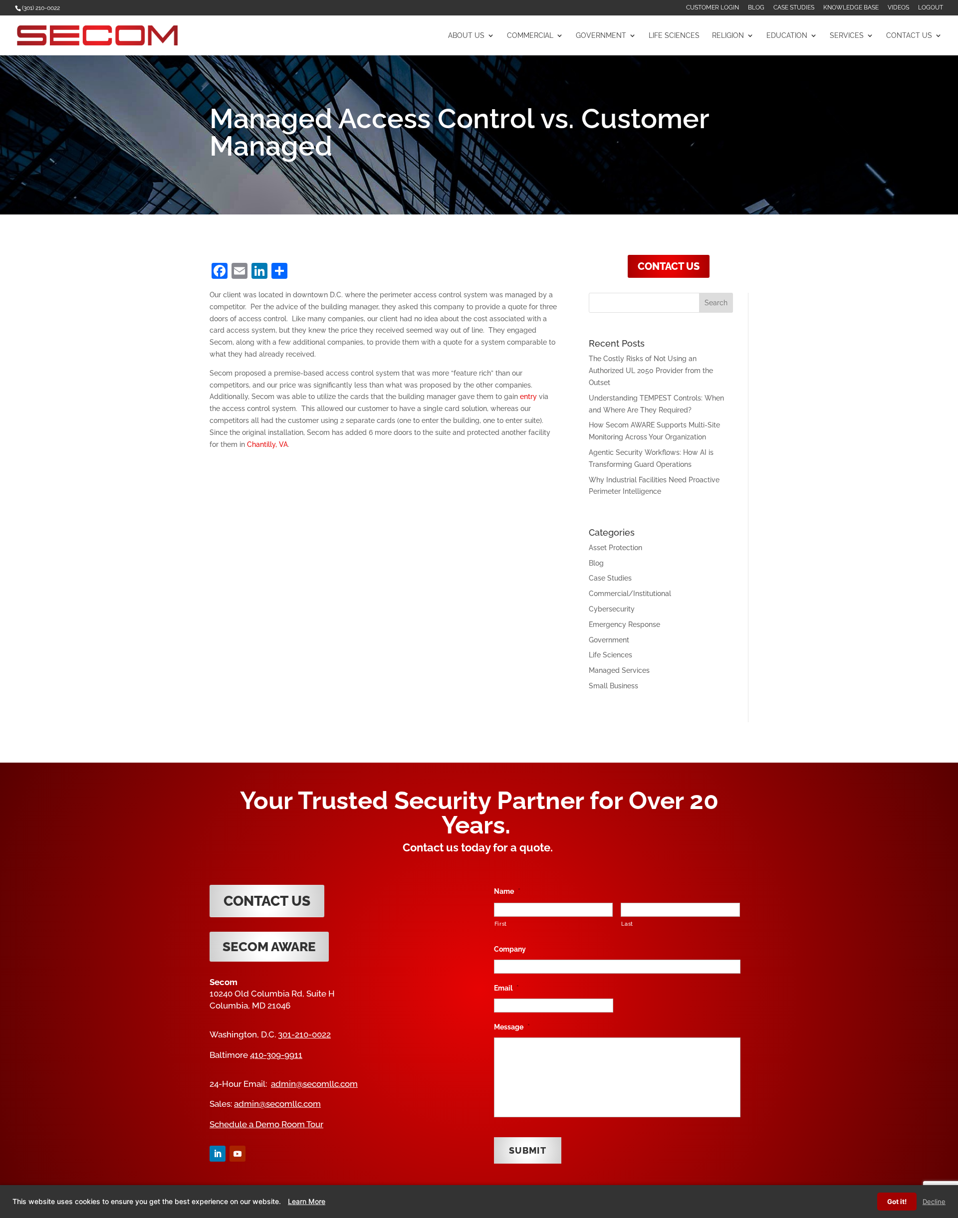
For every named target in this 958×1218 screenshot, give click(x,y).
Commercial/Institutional (630, 594)
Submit (528, 1150)
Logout (930, 7)
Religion (728, 35)
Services (847, 35)
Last (627, 923)
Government (601, 35)
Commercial (530, 35)
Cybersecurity (612, 609)
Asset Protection (615, 548)
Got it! (897, 1202)
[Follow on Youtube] (237, 1154)
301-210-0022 (304, 1034)
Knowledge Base (851, 7)
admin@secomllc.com (314, 1084)
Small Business (613, 686)
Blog (756, 7)
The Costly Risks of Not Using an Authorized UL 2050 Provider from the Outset (651, 371)
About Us (466, 35)
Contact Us (909, 35)
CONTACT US (669, 266)
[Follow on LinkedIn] (218, 1154)
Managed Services (619, 670)
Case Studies (793, 7)
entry (528, 397)
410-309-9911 (276, 1055)
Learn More (306, 1201)
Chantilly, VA (267, 444)
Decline (934, 1202)
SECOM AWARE (269, 946)
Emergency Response (624, 624)
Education (786, 35)
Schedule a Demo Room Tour (266, 1124)
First (500, 923)
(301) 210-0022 (41, 7)
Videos (898, 7)
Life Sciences (674, 35)
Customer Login (712, 7)
